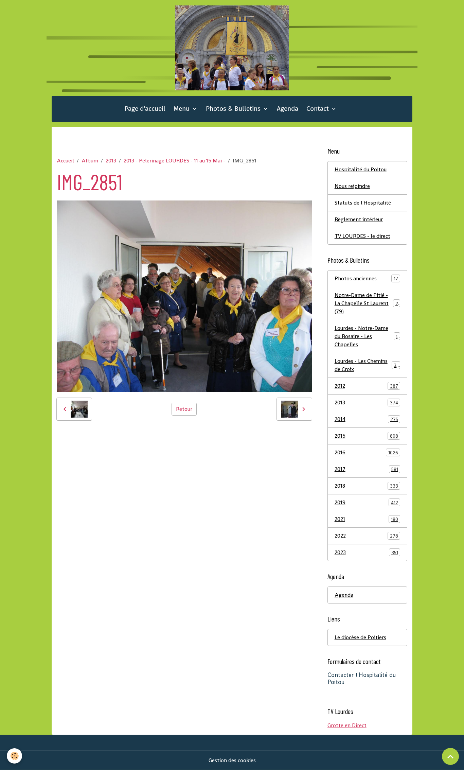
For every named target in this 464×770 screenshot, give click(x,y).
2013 (111, 160)
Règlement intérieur (359, 219)
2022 (366, 535)
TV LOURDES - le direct (362, 236)
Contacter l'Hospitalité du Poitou (361, 678)
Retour (184, 409)
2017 (366, 469)
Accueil (65, 160)
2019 (366, 502)
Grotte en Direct (347, 725)
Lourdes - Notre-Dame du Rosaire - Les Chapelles (367, 336)
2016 (366, 452)
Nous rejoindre (352, 186)
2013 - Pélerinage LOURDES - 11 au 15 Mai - (174, 160)
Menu (182, 108)
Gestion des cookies (232, 760)
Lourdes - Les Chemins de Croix (367, 365)
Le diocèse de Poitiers (360, 637)
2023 (366, 552)
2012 (366, 385)
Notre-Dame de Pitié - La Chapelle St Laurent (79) (368, 303)
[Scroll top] (450, 756)
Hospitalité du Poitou (361, 169)
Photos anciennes (366, 278)
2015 (366, 435)
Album (90, 160)
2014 (366, 419)
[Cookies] (14, 756)
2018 (366, 485)
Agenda (287, 108)
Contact (318, 108)
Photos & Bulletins (234, 108)
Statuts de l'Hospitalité (363, 202)
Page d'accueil (145, 108)
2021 (366, 519)
